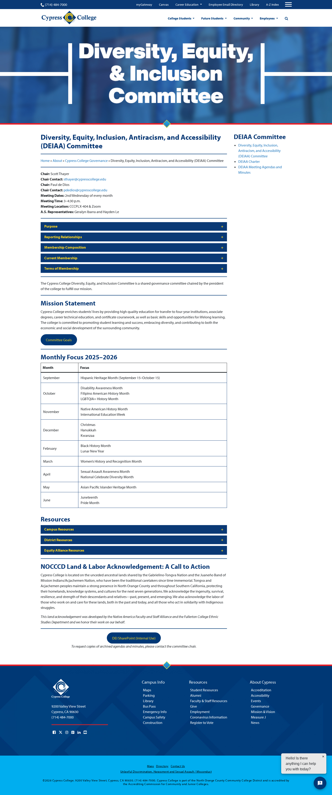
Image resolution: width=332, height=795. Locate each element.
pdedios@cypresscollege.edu (85, 190)
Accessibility (260, 695)
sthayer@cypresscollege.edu (85, 179)
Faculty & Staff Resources (208, 701)
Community (242, 18)
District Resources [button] (58, 540)
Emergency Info (155, 711)
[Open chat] (320, 783)
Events (256, 701)
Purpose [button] (50, 226)
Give (193, 706)
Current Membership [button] (60, 258)
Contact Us (178, 766)
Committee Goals (59, 340)
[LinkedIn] (79, 732)
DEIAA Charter (249, 161)
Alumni (195, 695)
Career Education (187, 4)
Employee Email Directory (226, 4)
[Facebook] (54, 732)
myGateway (144, 4)
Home (45, 160)
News (255, 722)
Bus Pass (149, 706)
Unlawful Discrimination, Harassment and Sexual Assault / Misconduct (166, 771)
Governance (260, 706)
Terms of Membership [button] (61, 268)
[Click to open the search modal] (286, 18)
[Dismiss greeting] (323, 756)
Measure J (258, 717)
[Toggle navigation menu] (288, 4)
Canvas (164, 4)
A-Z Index (272, 4)
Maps (147, 690)
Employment (200, 711)
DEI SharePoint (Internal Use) (134, 638)
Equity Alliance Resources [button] (64, 550)
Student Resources (204, 690)
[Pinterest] (73, 732)
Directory (162, 766)
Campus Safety (154, 717)
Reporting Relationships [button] (63, 237)
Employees (267, 18)
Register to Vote (201, 722)
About (57, 160)
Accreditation (261, 690)
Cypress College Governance (86, 160)
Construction (152, 722)
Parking (149, 695)
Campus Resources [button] (59, 529)
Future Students (212, 18)
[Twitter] (60, 732)
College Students (180, 18)
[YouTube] (85, 732)
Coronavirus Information (208, 717)
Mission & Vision (263, 711)
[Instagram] (66, 732)
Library (254, 4)
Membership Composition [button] (65, 247)
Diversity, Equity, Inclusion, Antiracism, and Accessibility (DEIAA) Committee (259, 150)
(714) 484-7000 (56, 4)
